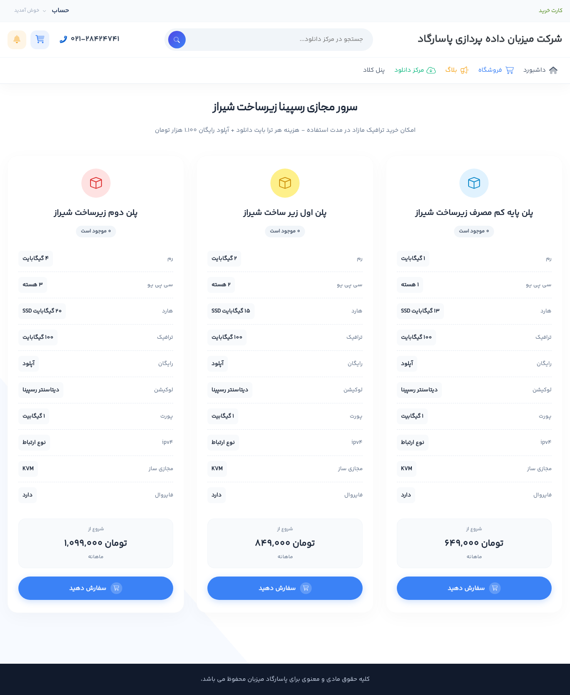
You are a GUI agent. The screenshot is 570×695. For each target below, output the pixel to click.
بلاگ (451, 70)
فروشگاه (490, 70)
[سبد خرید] (39, 39)
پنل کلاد (374, 70)
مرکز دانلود (409, 70)
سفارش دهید (466, 588)
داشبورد (534, 70)
